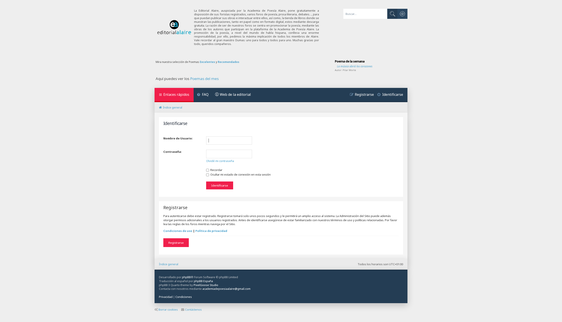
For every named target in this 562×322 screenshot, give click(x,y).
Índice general (168, 264)
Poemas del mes (204, 78)
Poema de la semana (349, 61)
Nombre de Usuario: (178, 138)
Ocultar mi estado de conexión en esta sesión (240, 174)
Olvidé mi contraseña (220, 161)
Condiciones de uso (177, 231)
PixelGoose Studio (206, 285)
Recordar (216, 170)
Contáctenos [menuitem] (193, 309)
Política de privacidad (211, 231)
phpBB (186, 277)
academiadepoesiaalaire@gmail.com (226, 289)
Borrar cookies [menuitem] (168, 309)
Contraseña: (172, 152)
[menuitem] (203, 95)
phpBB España (203, 281)
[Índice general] (174, 27)
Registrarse (176, 243)
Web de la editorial (235, 94)
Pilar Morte (349, 70)
